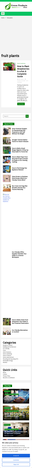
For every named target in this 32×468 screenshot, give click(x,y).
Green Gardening (21, 63)
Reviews (5, 362)
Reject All (16, 464)
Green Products (7, 355)
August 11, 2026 (9, 402)
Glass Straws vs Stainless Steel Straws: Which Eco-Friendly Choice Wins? (20, 178)
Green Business (7, 352)
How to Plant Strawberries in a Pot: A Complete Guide (23, 71)
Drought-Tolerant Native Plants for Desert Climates (20, 140)
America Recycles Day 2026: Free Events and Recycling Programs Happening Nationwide (14, 415)
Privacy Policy (6, 376)
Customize (16, 460)
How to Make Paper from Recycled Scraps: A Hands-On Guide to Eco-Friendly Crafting (20, 159)
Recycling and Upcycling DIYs (10, 359)
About (4, 372)
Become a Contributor (9, 377)
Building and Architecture (9, 347)
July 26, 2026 (8, 418)
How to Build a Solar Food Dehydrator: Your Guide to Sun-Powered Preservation (20, 321)
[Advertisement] (16, 36)
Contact (5, 374)
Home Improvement (8, 357)
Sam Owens (21, 79)
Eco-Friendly (6, 348)
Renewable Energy (8, 360)
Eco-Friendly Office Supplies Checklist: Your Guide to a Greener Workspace (19, 254)
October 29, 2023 (21, 80)
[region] (16, 454)
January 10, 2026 (9, 435)
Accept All (16, 455)
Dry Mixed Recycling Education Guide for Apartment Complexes (16, 432)
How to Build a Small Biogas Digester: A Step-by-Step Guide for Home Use (20, 150)
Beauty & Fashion (7, 345)
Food (4, 350)
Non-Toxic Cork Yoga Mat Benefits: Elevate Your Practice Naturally (19, 187)
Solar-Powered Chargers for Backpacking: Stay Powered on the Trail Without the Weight (19, 131)
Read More (21, 104)
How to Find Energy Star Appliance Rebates (19, 169)
